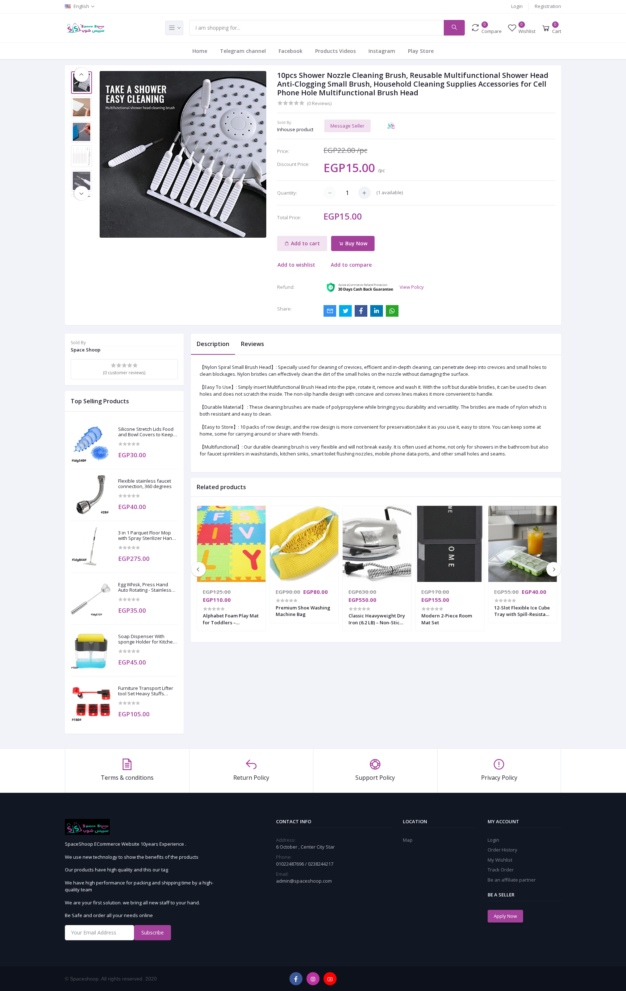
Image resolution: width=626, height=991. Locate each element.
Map (408, 840)
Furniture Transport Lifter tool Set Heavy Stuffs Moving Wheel (145, 691)
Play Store (421, 50)
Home (199, 50)
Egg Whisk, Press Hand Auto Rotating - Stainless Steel (144, 587)
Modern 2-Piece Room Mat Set (446, 618)
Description (213, 344)
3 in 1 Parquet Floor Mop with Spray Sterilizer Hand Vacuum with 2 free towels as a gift (147, 535)
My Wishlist (500, 860)
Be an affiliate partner (512, 880)
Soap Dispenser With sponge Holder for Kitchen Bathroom (147, 639)
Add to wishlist (296, 264)
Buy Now (355, 243)
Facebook (290, 50)
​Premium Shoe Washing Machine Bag (303, 610)
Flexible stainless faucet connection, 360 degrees (145, 484)
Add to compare (351, 264)
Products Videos (335, 50)
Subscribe (152, 932)
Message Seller (347, 125)
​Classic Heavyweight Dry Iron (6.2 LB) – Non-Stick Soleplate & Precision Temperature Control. (377, 618)
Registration (548, 6)
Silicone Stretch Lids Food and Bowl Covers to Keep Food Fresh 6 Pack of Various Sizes (146, 432)
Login (517, 6)
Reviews (252, 344)
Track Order (501, 869)
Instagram (381, 50)
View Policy (412, 287)
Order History (502, 849)
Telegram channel (243, 50)
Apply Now (505, 916)
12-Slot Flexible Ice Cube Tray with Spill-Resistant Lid (522, 610)
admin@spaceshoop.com (304, 881)
